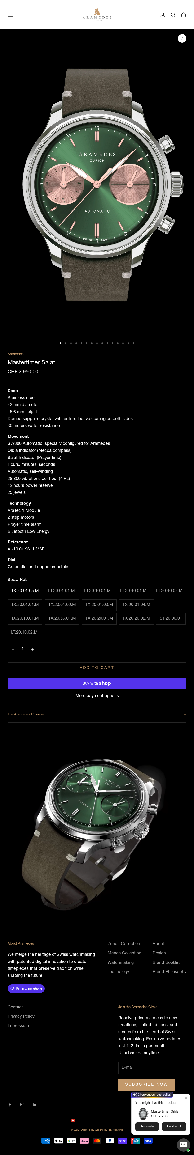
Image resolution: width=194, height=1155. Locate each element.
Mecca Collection (124, 953)
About (158, 944)
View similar (147, 1126)
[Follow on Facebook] (10, 1104)
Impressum (18, 1026)
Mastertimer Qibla (165, 1111)
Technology (118, 972)
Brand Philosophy (169, 972)
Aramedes (16, 354)
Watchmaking (121, 963)
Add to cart (97, 668)
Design (159, 953)
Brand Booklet (166, 963)
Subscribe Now (146, 1085)
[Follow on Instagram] (22, 1104)
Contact (15, 1007)
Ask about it (174, 1126)
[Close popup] (186, 1098)
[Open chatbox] (183, 1145)
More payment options (97, 696)
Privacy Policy (21, 1017)
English (114, 1120)
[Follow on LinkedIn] (34, 1104)
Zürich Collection (124, 944)
